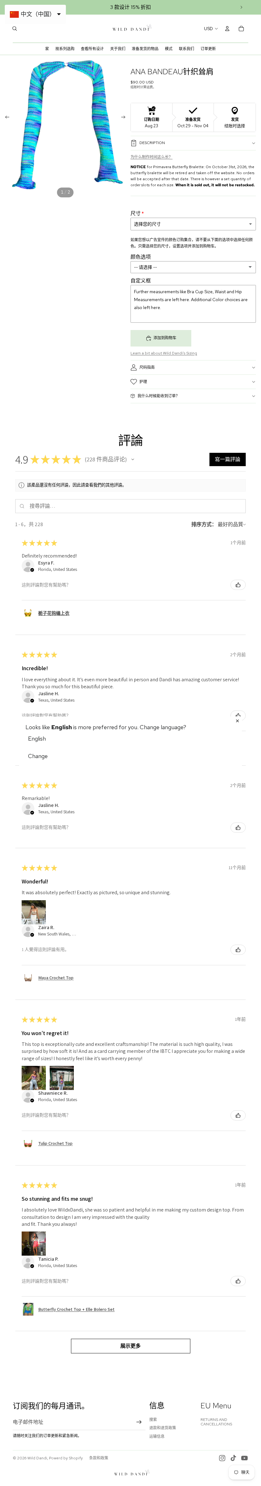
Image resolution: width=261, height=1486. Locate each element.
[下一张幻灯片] (241, 7)
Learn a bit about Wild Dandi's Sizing (163, 353)
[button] (133, 459)
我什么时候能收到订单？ (159, 396)
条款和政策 (98, 1458)
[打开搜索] (15, 29)
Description (152, 142)
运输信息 (157, 1436)
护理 (143, 381)
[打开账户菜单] (227, 29)
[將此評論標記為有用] (238, 585)
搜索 (153, 1419)
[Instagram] (222, 1458)
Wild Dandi (37, 1458)
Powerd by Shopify (66, 1458)
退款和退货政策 (162, 1427)
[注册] (139, 1422)
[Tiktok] (233, 1458)
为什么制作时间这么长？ (151, 157)
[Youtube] (244, 1458)
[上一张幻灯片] (5, 118)
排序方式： (204, 524)
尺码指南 (147, 367)
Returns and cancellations (216, 1422)
